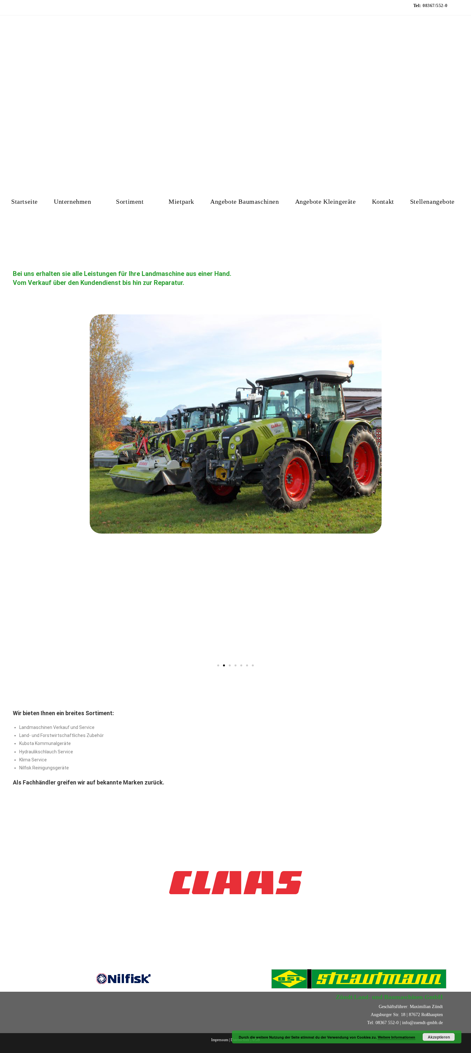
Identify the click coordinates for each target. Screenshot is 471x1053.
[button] (9, 485)
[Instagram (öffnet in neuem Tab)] (33, 9)
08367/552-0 (435, 5)
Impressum (220, 1040)
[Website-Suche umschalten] (13, 225)
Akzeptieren (439, 1037)
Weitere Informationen (396, 1037)
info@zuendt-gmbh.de (422, 1022)
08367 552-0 (387, 1022)
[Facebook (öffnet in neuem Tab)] (26, 9)
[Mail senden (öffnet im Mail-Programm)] (41, 9)
